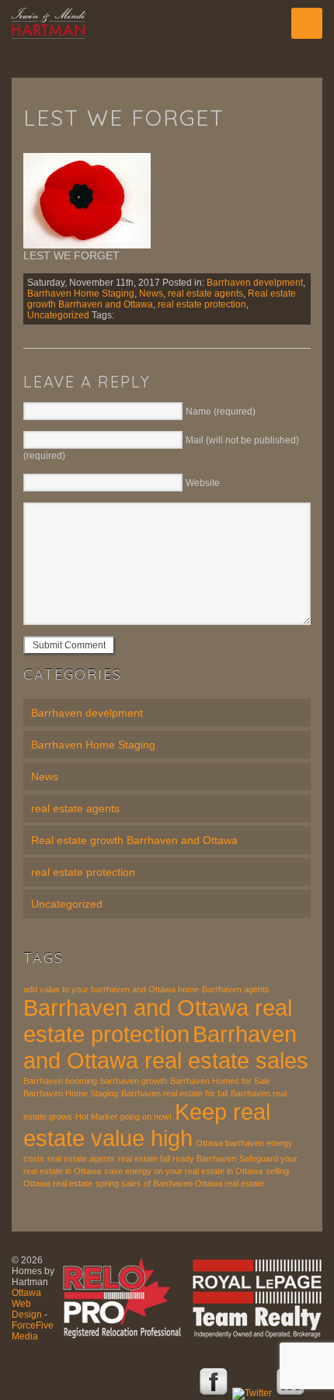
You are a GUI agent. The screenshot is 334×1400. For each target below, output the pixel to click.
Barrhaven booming (60, 1081)
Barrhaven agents (236, 989)
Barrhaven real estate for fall (174, 1093)
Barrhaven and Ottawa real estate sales (165, 1047)
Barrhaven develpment (255, 282)
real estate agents (205, 293)
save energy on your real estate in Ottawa (183, 1171)
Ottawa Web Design (27, 1303)
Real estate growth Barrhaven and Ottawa (134, 840)
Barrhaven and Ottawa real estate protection (157, 1021)
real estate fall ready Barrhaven (177, 1158)
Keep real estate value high (146, 1125)
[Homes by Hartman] (167, 23)
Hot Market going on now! (123, 1116)
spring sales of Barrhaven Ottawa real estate (180, 1183)
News (151, 293)
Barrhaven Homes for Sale (220, 1081)
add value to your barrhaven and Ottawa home (111, 989)
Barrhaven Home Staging (80, 293)
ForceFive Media (33, 1331)
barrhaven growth (133, 1081)
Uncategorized (58, 315)
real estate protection (202, 304)
